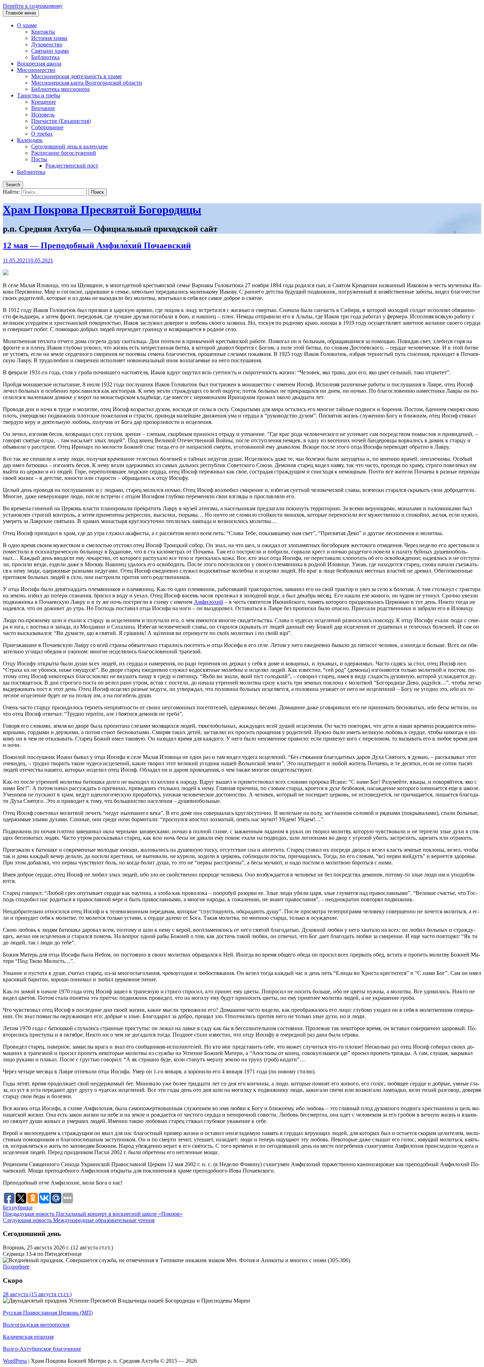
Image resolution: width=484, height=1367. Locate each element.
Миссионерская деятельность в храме (76, 76)
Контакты (43, 32)
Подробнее (16, 1267)
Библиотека (45, 57)
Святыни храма (50, 51)
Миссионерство (36, 70)
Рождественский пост (71, 166)
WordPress (15, 1361)
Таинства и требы (38, 95)
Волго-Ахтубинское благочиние (42, 1349)
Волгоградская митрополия (36, 1325)
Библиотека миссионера (60, 89)
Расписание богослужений (63, 153)
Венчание (43, 108)
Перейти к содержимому (33, 6)
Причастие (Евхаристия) (61, 121)
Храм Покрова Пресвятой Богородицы (102, 209)
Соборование (47, 127)
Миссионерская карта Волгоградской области (86, 83)
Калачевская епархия (28, 1337)
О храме (27, 25)
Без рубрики (18, 1207)
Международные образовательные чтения (78, 1220)
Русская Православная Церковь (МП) (48, 1313)
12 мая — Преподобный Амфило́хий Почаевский (97, 245)
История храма (49, 38)
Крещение (43, 102)
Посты (39, 159)
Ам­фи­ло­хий (208, 602)
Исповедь (43, 115)
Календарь (30, 140)
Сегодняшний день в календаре (69, 146)
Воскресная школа (39, 64)
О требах (42, 134)
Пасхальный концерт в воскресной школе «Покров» (92, 1214)
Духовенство (46, 44)
